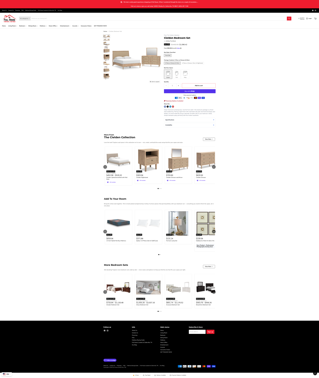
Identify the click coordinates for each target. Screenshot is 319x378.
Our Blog (60, 10)
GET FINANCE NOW (100, 26)
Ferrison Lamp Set (171, 241)
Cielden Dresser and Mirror (174, 177)
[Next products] (214, 167)
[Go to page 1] (158, 188)
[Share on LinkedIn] (170, 107)
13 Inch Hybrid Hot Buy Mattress (116, 241)
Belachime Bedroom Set (203, 305)
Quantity (166, 81)
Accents (75, 26)
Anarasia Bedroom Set (173, 305)
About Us (4, 10)
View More (208, 139)
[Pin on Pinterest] (173, 107)
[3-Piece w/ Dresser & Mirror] (172, 65)
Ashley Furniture (171, 41)
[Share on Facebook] (165, 107)
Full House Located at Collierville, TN (47, 10)
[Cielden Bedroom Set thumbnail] (106, 36)
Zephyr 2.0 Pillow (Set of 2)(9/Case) (147, 241)
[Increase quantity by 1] (178, 85)
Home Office (53, 26)
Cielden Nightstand (142, 177)
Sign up (210, 332)
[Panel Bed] (168, 57)
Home (4, 26)
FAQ (22, 10)
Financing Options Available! (174, 101)
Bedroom (22, 26)
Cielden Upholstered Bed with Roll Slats (116, 178)
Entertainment (64, 26)
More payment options (190, 95)
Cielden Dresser (201, 177)
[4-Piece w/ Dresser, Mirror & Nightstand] (192, 65)
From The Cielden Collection (171, 35)
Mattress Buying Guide (30, 10)
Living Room (12, 26)
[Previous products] (105, 167)
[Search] (289, 18)
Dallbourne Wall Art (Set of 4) (205, 241)
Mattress (43, 26)
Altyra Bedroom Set (142, 305)
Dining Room (32, 26)
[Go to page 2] (159, 188)
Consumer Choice (86, 26)
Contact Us (11, 10)
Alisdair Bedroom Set (112, 305)
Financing (17, 10)
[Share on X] (168, 107)
